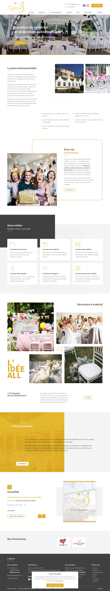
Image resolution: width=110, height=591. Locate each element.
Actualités (88, 12)
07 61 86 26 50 (71, 7)
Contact (100, 12)
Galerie (69, 12)
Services (42, 12)
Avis (78, 12)
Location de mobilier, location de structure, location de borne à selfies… (77, 168)
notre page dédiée (58, 581)
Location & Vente (56, 12)
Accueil (31, 12)
